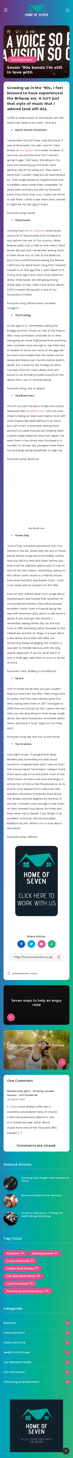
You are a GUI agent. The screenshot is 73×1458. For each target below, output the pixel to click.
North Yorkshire (35, 230)
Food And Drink (20, 1261)
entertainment (20, 973)
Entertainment (22, 59)
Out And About (20, 1283)
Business (15, 1253)
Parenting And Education (27, 1291)
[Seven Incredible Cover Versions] (11, 1201)
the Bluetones (35, 411)
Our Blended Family (23, 1276)
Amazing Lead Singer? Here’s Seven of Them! (45, 1179)
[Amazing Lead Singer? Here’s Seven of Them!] (11, 1183)
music (34, 973)
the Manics (27, 150)
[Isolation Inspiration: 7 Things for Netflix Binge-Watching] (11, 1218)
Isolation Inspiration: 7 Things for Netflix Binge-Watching (42, 1214)
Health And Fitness (22, 1268)
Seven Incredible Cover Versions (41, 1195)
